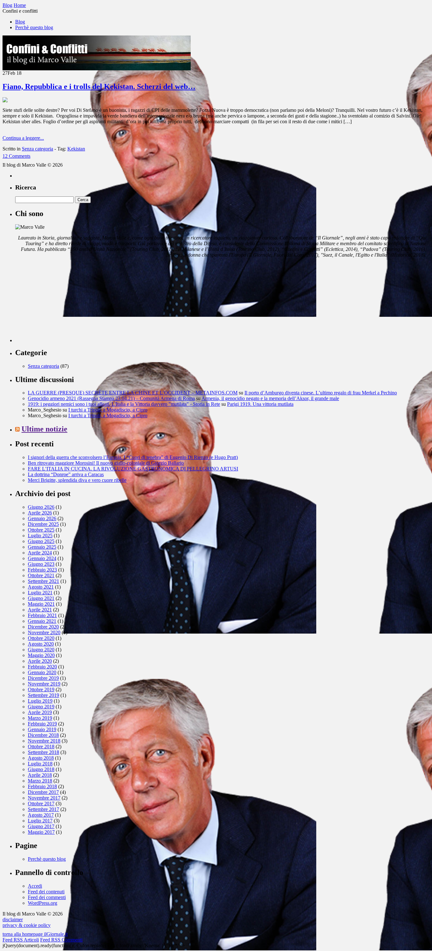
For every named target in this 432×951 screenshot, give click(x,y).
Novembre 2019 (44, 683)
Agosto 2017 (41, 815)
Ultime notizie (44, 429)
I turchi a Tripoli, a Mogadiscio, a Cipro (107, 409)
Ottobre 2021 (41, 575)
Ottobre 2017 (41, 803)
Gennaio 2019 (42, 729)
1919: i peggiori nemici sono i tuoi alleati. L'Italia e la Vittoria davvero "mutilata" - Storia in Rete (124, 404)
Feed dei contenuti (46, 891)
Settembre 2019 (43, 695)
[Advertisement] (62, 302)
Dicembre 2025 (43, 524)
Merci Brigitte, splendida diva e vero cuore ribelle (77, 480)
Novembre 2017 (44, 798)
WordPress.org (42, 903)
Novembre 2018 (44, 741)
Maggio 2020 (41, 655)
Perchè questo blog (34, 27)
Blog (20, 21)
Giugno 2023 (41, 564)
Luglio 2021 (40, 592)
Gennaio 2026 (42, 518)
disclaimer (13, 919)
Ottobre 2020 (41, 638)
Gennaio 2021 (42, 621)
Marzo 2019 (40, 718)
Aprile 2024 (40, 552)
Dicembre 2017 (43, 792)
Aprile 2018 (40, 775)
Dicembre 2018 (43, 735)
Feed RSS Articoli (21, 939)
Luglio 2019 (40, 701)
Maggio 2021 (41, 604)
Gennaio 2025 (42, 547)
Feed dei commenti (47, 897)
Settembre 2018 (43, 752)
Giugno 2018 (41, 769)
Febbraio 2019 (42, 723)
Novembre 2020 (44, 632)
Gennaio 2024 (42, 558)
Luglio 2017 (40, 820)
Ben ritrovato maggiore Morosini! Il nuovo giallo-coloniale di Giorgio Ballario (106, 463)
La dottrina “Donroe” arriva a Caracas (66, 474)
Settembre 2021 (43, 581)
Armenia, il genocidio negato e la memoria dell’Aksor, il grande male (270, 398)
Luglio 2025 (40, 535)
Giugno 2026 (41, 507)
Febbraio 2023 (42, 569)
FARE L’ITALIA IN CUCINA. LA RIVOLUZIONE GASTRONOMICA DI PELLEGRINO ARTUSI (133, 468)
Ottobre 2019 (41, 689)
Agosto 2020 (41, 644)
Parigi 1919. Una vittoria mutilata (260, 404)
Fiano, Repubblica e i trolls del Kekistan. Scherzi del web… (99, 86)
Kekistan (76, 148)
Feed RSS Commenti (61, 939)
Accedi (35, 886)
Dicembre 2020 (43, 626)
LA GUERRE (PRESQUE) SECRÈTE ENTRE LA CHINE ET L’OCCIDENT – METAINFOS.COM (133, 392)
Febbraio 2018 (42, 786)
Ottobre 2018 (41, 746)
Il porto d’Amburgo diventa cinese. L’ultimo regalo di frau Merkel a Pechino (320, 392)
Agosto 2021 (41, 587)
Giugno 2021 (41, 598)
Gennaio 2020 (42, 672)
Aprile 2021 (40, 609)
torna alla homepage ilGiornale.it (35, 934)
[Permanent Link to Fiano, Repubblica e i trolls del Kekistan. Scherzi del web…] (5, 100)
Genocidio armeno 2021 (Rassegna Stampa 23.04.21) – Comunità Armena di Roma (111, 398)
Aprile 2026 (40, 512)
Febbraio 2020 (42, 666)
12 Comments (16, 156)
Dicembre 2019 (43, 678)
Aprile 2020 (40, 661)
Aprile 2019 (40, 712)
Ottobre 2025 (41, 530)
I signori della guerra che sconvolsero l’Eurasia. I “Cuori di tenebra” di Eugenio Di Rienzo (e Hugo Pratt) (133, 457)
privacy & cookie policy (27, 925)
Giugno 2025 (41, 541)
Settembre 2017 (43, 809)
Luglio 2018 (40, 763)
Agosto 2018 (41, 758)
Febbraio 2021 (42, 615)
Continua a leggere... (23, 138)
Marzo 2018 (40, 780)
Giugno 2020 (41, 649)
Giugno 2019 (41, 706)
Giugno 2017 (41, 826)
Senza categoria (37, 148)
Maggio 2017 (41, 832)
